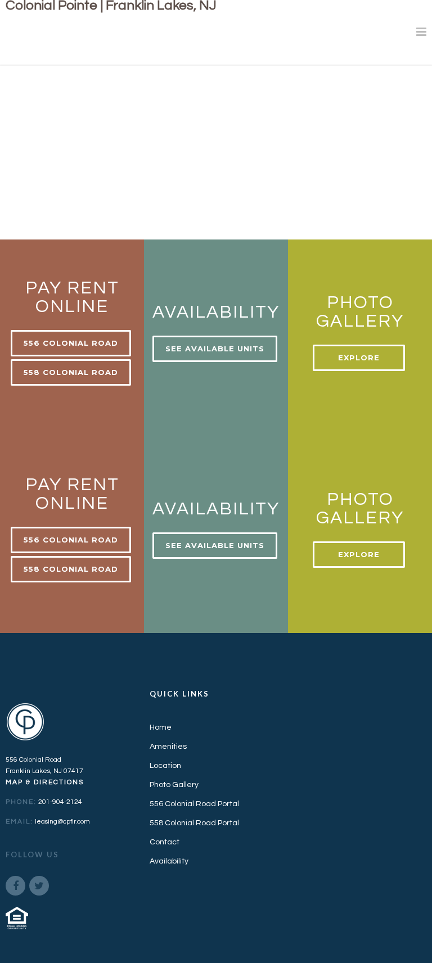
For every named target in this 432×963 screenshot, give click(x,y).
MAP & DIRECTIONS (45, 782)
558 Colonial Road (71, 372)
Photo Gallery (174, 785)
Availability (169, 861)
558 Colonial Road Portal (194, 823)
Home (161, 727)
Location (165, 766)
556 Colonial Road (71, 342)
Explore (359, 357)
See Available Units (214, 348)
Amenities (168, 746)
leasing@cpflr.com (62, 821)
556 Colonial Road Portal (194, 804)
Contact (164, 842)
